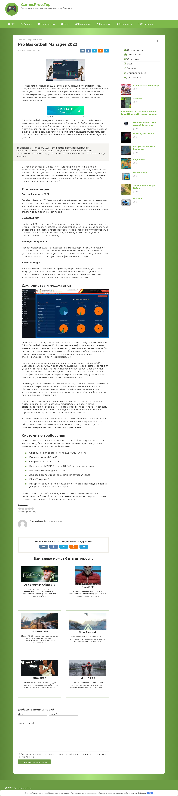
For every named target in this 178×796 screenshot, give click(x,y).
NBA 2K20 (39, 678)
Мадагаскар (140, 172)
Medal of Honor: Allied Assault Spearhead (144, 123)
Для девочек (133, 77)
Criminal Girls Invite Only (146, 85)
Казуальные (84, 24)
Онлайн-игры (135, 50)
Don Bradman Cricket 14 (39, 584)
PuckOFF (88, 587)
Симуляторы (135, 54)
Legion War (139, 159)
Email (53, 714)
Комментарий (26, 723)
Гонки (67, 24)
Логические (126, 24)
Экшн (130, 63)
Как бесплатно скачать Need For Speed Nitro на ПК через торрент (139, 112)
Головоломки (48, 24)
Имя (21, 714)
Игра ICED (138, 198)
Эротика (131, 68)
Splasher (138, 98)
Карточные (105, 24)
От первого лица (136, 73)
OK (150, 793)
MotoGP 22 (87, 678)
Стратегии (133, 59)
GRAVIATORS (39, 631)
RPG (13, 24)
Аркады (28, 24)
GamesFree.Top (36, 4)
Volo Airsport (87, 632)
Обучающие (147, 24)
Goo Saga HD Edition (144, 133)
